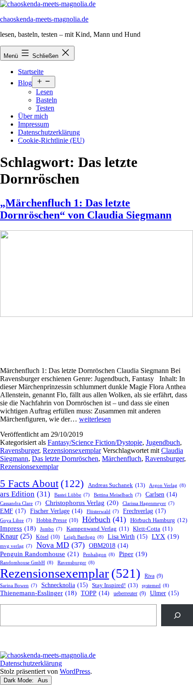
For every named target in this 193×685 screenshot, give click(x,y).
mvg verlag (16, 546)
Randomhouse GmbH (26, 562)
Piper (133, 554)
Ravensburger (19, 450)
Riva (154, 576)
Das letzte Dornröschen (65, 458)
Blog (25, 83)
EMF (13, 510)
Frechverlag (144, 510)
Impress (18, 528)
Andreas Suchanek (116, 485)
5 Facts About (42, 483)
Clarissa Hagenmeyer (149, 503)
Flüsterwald (103, 511)
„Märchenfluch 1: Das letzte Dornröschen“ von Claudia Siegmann (85, 209)
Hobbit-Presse (57, 520)
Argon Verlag (167, 485)
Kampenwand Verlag (97, 529)
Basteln (46, 100)
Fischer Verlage (56, 511)
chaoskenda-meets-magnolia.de (44, 19)
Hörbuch (104, 519)
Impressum (33, 124)
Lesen (44, 92)
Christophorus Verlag (81, 502)
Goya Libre (16, 520)
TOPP (95, 593)
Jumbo (51, 529)
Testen (45, 108)
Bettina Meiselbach (117, 494)
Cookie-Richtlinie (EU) (51, 140)
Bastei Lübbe (72, 494)
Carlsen (161, 494)
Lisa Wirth (128, 536)
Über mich (33, 116)
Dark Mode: (19, 680)
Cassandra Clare (20, 503)
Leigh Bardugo (84, 537)
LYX (165, 536)
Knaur (16, 536)
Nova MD (60, 544)
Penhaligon (99, 554)
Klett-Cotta (152, 529)
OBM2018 (108, 545)
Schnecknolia (64, 585)
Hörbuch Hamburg (158, 520)
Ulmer (164, 593)
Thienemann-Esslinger (38, 593)
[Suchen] (177, 615)
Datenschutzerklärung (49, 132)
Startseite (31, 71)
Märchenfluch (121, 458)
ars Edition (25, 494)
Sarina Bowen (18, 585)
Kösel (48, 537)
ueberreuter (130, 594)
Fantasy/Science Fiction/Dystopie (95, 442)
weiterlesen (95, 419)
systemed (155, 585)
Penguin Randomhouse (39, 554)
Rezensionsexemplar (72, 450)
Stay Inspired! (115, 585)
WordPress (75, 671)
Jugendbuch (163, 442)
